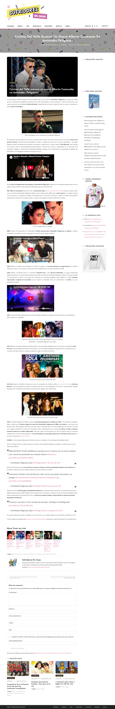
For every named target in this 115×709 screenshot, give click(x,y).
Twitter (11, 623)
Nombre (12, 609)
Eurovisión (48, 26)
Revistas (59, 26)
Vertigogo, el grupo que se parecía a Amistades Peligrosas (56, 543)
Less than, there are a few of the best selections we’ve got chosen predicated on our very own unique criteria (94, 166)
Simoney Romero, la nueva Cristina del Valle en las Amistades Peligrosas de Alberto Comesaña (48, 546)
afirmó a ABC (25, 436)
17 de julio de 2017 (53, 463)
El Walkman (13, 82)
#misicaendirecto (23, 477)
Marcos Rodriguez (52, 554)
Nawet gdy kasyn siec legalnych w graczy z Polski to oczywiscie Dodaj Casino (94, 123)
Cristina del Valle (41, 554)
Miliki (11, 693)
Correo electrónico (15, 616)
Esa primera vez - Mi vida (91, 232)
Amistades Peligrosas (29, 554)
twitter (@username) (15, 641)
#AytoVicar (52, 454)
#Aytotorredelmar (38, 477)
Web (10, 630)
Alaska (62, 687)
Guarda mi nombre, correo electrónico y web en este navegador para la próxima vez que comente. (42, 637)
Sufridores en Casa (24, 86)
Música (20, 26)
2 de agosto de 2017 (54, 510)
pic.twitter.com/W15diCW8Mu (21, 458)
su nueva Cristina (64, 384)
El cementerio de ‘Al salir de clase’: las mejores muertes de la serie (23, 577)
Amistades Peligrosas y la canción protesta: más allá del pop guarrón (29, 544)
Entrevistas (37, 26)
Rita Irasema (17, 693)
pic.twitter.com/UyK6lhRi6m (20, 481)
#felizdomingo (53, 477)
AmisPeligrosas (38, 463)
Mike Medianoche (21, 681)
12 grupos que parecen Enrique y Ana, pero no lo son (41, 684)
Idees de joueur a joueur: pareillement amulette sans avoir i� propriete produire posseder (95, 155)
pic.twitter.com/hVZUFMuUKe (21, 505)
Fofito (13, 691)
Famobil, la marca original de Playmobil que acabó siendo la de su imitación (95, 234)
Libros (67, 26)
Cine (27, 26)
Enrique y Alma (40, 689)
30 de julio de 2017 (53, 486)
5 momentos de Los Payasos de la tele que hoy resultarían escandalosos (17, 686)
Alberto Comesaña (17, 554)
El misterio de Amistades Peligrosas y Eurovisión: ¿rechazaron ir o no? (11, 544)
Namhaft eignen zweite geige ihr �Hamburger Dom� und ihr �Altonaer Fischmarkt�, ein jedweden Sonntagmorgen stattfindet (93, 135)
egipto (67, 687)
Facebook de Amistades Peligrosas (36, 519)
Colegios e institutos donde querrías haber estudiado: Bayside (63, 577)
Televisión (10, 26)
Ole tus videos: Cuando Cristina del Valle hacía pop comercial (39, 543)
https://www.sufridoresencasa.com (39, 567)
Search (104, 26)
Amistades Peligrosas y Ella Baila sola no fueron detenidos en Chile (20, 544)
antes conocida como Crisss (54, 191)
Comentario (13, 592)
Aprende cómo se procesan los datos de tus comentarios (53, 653)
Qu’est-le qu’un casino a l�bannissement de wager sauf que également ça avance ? (95, 146)
